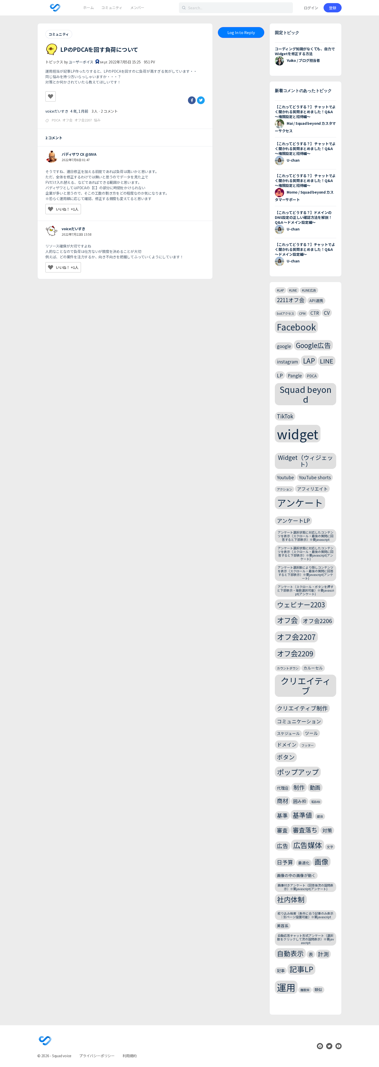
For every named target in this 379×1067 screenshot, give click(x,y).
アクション (284, 489)
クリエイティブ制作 (302, 708)
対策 (327, 830)
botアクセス (285, 313)
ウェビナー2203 (301, 604)
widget (297, 433)
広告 (282, 846)
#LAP (280, 290)
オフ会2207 (83, 120)
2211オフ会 (290, 300)
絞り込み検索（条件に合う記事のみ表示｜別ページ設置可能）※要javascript (305, 915)
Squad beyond (305, 394)
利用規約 (129, 1055)
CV (327, 312)
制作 (299, 787)
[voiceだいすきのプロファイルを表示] (51, 231)
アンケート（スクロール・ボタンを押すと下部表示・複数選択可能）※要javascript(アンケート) (305, 590)
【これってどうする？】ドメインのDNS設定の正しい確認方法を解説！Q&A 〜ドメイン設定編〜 (303, 217)
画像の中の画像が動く (296, 875)
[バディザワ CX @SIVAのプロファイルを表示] (51, 156)
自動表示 (290, 953)
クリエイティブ (306, 686)
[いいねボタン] (50, 96)
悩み (97, 120)
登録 (332, 7)
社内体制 (291, 899)
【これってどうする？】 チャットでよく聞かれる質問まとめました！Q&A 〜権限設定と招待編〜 (305, 111)
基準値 (302, 815)
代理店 (283, 788)
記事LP (301, 969)
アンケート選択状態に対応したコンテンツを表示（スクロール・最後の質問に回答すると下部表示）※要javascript (305, 536)
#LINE (293, 290)
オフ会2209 (295, 653)
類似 (318, 989)
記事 (281, 970)
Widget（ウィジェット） (305, 460)
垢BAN (315, 801)
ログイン (311, 7)
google (284, 346)
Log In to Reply (241, 32)
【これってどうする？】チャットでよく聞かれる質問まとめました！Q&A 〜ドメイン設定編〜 (305, 249)
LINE (326, 360)
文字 (330, 847)
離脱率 (305, 990)
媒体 (320, 816)
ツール (311, 733)
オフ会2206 (317, 621)
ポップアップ (298, 772)
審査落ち (305, 829)
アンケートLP (293, 520)
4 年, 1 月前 (79, 111)
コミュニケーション (299, 721)
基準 (282, 815)
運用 (286, 987)
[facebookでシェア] (192, 100)
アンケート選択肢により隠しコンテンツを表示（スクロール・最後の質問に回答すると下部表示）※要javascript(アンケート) (305, 572)
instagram (287, 361)
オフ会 (67, 120)
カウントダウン (288, 668)
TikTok (285, 416)
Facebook (296, 327)
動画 (315, 787)
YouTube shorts (315, 477)
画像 (321, 861)
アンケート (300, 502)
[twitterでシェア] (201, 100)
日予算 (285, 862)
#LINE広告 (309, 290)
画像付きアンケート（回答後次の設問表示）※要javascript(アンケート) (305, 887)
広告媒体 (307, 845)
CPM (302, 313)
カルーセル (313, 668)
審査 (282, 830)
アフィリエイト (312, 488)
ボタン (286, 757)
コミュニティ (59, 34)
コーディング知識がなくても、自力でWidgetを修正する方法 (305, 51)
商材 (282, 801)
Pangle (295, 375)
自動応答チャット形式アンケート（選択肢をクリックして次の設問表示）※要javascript (305, 939)
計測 (323, 954)
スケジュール (288, 733)
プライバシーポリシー (97, 1055)
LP (280, 375)
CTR (314, 313)
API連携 (316, 300)
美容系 (283, 925)
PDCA (56, 120)
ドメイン (286, 744)
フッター (307, 745)
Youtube (285, 477)
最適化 (304, 862)
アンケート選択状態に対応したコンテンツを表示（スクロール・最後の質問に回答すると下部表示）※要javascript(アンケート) (305, 553)
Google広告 (313, 345)
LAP (309, 360)
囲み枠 (299, 801)
